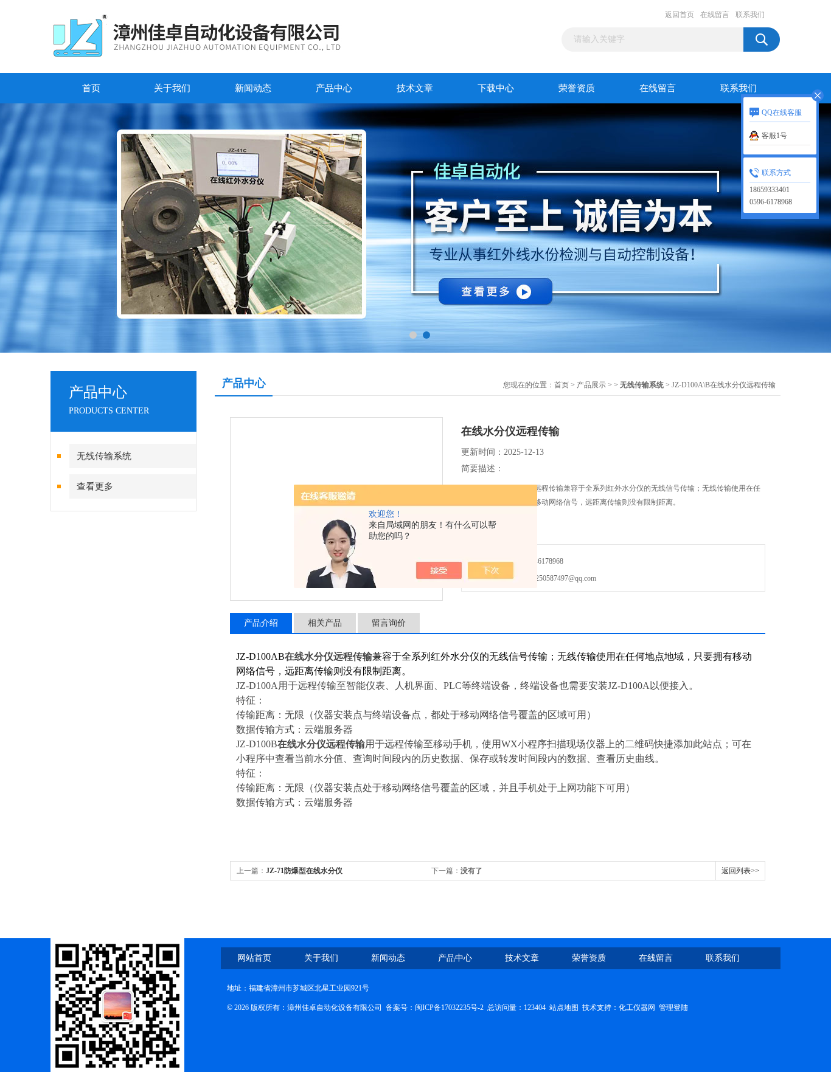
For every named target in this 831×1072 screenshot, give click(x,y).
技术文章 (415, 88)
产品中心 (334, 88)
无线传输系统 (104, 456)
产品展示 (591, 385)
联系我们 (750, 14)
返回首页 (679, 14)
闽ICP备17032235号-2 (449, 1007)
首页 (91, 88)
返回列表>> (740, 870)
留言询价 (389, 623)
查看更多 (95, 486)
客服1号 (774, 135)
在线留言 (714, 14)
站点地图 (564, 1007)
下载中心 (496, 88)
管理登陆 (673, 1007)
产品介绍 (261, 623)
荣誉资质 (576, 88)
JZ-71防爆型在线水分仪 (304, 870)
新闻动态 (253, 88)
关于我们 (172, 88)
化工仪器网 (637, 1007)
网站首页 (254, 958)
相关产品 (325, 623)
